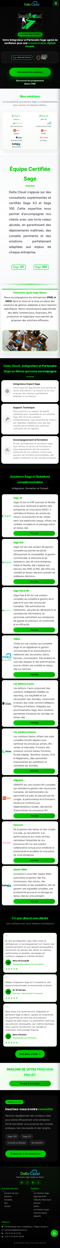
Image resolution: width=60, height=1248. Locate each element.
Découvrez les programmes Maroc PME (30, 82)
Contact (7, 1206)
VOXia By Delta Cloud (42, 1200)
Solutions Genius (40, 1213)
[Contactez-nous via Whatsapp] (54, 1233)
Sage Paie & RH (39, 1196)
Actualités (8, 1200)
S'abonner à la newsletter (25, 1153)
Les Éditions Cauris (41, 1209)
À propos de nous (11, 1193)
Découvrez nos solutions (30, 72)
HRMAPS (37, 1216)
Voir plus (34, 533)
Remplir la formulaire (30, 1083)
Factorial (36, 1203)
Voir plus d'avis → (30, 1053)
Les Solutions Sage (41, 1193)
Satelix (36, 1206)
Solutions (8, 1196)
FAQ (5, 1203)
